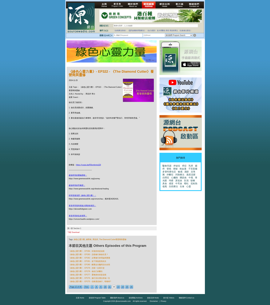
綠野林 (88, 239)
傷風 (164, 186)
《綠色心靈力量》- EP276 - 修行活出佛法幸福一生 (89, 278)
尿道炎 (178, 180)
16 (131, 287)
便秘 (175, 169)
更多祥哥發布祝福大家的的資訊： (82, 206)
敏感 (180, 171)
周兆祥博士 (174, 30)
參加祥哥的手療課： (77, 185)
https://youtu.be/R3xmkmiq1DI (88, 165)
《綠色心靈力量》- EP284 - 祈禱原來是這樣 (86, 251)
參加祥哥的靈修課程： (78, 175)
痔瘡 (171, 180)
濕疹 (186, 171)
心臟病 (174, 177)
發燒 (169, 169)
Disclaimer (154, 301)
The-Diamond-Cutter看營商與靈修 (112, 239)
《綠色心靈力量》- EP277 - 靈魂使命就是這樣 (87, 275)
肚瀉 (186, 180)
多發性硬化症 (169, 171)
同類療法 (179, 174)
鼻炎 (164, 183)
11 (109, 287)
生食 (182, 186)
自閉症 (165, 177)
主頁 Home (80, 298)
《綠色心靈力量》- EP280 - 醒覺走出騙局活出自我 (89, 265)
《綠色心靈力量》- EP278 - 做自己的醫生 (86, 271)
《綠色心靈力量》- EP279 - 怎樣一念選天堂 (86, 268)
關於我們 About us (117, 298)
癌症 (167, 30)
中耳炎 (178, 183)
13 (118, 287)
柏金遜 (183, 169)
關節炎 (183, 177)
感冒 (171, 183)
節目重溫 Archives (136, 298)
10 (105, 287)
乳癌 (191, 166)
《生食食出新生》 (185, 30)
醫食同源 (166, 166)
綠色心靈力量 (79, 239)
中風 (191, 177)
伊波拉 (176, 166)
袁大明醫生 (161, 30)
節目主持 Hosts (153, 298)
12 (114, 287)
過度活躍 (190, 174)
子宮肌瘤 (192, 169)
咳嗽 (193, 180)
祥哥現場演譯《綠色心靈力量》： (82, 195)
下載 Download (73, 232)
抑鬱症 (170, 174)
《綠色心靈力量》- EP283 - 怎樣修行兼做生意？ (88, 254)
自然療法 (173, 186)
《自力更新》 (151, 30)
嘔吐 (186, 183)
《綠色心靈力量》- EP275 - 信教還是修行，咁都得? (90, 281)
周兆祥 (95, 239)
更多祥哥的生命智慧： (78, 216)
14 (123, 287)
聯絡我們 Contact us (186, 298)
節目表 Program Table (97, 298)
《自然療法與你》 (120, 30)
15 (127, 287)
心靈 (188, 186)
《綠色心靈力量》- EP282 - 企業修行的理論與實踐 (89, 258)
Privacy (163, 301)
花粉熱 (194, 183)
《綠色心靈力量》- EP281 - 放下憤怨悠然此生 (87, 261)
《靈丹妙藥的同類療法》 (136, 30)
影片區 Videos (168, 298)
